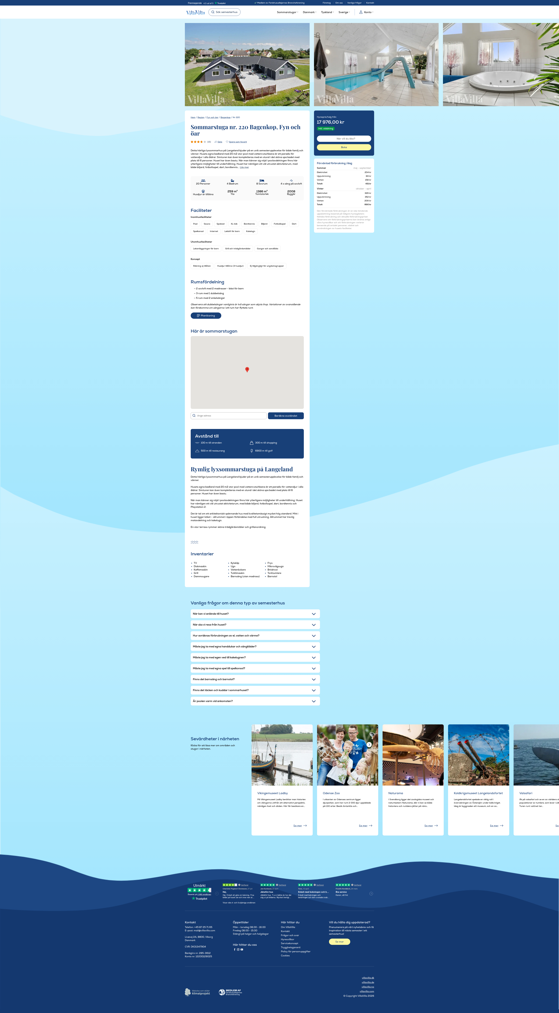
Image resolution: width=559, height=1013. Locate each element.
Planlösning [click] (208, 315)
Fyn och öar (212, 117)
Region (201, 117)
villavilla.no (368, 986)
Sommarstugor (286, 12)
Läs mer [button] (244, 167)
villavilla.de (368, 982)
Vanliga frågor (354, 2)
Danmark (309, 12)
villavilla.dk (368, 977)
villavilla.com (367, 991)
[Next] (302, 65)
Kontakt (370, 2)
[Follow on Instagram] (238, 949)
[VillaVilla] (194, 12)
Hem (193, 117)
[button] (247, 369)
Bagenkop (226, 117)
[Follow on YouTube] (242, 949)
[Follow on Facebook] (234, 949)
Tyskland (326, 12)
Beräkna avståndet (286, 415)
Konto (368, 12)
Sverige (343, 12)
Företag (327, 2)
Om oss (339, 2)
